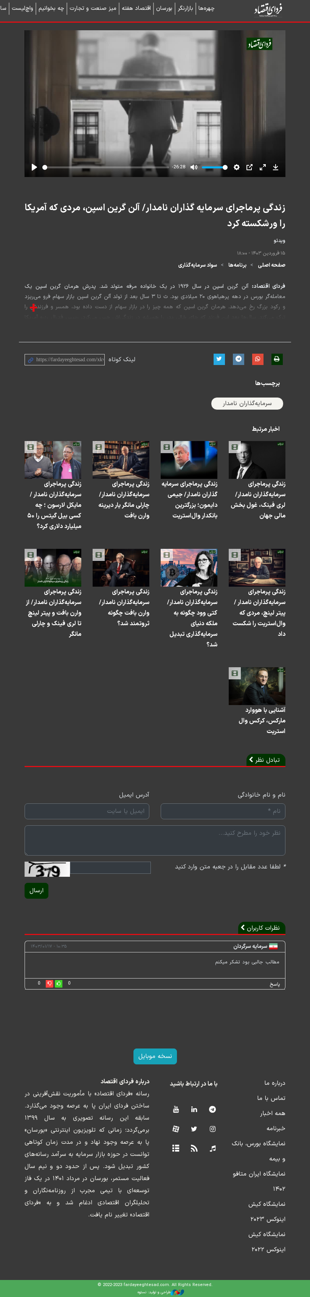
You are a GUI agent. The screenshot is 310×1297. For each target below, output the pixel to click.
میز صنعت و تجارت (93, 8)
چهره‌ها (206, 8)
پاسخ (275, 984)
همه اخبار (272, 1113)
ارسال (36, 890)
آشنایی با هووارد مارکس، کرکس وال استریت (262, 721)
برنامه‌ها (237, 265)
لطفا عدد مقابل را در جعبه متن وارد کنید (230, 866)
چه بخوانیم (51, 8)
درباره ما (274, 1083)
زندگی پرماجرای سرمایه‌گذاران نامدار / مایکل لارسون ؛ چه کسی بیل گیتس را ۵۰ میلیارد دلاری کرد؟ (54, 505)
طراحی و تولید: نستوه (154, 1292)
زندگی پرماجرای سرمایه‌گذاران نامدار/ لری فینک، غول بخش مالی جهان (258, 500)
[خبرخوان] (194, 1149)
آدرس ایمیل (134, 795)
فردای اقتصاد (257, 10)
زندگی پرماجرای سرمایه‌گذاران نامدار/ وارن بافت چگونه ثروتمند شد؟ (124, 607)
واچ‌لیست (22, 8)
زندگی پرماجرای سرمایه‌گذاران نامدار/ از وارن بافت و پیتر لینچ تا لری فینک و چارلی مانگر (53, 613)
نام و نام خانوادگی (261, 795)
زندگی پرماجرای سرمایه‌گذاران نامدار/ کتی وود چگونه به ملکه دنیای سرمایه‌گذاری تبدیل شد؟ (192, 618)
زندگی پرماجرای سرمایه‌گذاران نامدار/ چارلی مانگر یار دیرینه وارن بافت (123, 500)
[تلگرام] (212, 1110)
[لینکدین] (194, 1110)
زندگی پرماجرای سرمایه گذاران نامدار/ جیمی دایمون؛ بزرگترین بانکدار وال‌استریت (189, 500)
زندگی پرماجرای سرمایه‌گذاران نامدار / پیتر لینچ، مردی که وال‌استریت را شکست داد (258, 613)
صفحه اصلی (271, 265)
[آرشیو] (175, 1149)
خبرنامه (276, 1128)
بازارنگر (185, 8)
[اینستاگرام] (212, 1130)
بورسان (164, 8)
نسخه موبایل (155, 1056)
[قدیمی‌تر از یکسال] (257, 460)
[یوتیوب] (175, 1110)
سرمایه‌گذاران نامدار (247, 403)
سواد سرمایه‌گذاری (197, 265)
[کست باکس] (212, 1149)
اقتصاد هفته (136, 8)
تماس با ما (271, 1098)
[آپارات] (175, 1130)
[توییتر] (194, 1130)
